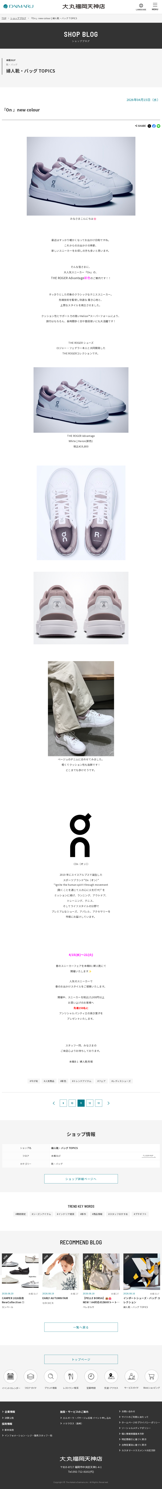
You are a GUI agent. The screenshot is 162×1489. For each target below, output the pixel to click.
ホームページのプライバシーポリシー (141, 1422)
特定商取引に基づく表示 (134, 1439)
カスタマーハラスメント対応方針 (139, 1450)
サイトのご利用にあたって (135, 1416)
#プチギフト (140, 1214)
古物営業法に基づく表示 (134, 1444)
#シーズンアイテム (41, 1214)
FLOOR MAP (148, 1155)
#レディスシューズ (121, 1081)
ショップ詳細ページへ (81, 1179)
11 (81, 1102)
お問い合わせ (128, 1411)
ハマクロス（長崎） (73, 1423)
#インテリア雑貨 (65, 1214)
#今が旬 (34, 1081)
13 (99, 1102)
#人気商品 (49, 1081)
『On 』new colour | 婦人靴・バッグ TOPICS (53, 18)
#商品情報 (97, 1214)
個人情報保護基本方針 (133, 1433)
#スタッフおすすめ (118, 1214)
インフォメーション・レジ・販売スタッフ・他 (28, 1435)
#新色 (63, 1081)
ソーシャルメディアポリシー (136, 1428)
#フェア (101, 1081)
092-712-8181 (81, 1471)
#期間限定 (21, 1214)
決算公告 (9, 1417)
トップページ (81, 1359)
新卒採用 (9, 1429)
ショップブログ (18, 18)
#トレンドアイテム (81, 1081)
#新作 (83, 1214)
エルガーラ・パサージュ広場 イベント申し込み (87, 1417)
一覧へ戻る (81, 1327)
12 (90, 1102)
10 (72, 1102)
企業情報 (10, 1412)
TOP (4, 18)
